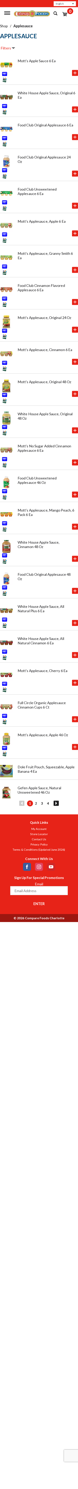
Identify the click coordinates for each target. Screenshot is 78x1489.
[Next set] (56, 803)
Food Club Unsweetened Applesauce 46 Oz (37, 480)
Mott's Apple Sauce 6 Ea (37, 61)
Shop (4, 26)
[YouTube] (51, 867)
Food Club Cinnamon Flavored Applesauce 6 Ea (41, 287)
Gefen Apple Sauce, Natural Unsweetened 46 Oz (39, 790)
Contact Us (39, 839)
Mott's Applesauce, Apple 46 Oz (43, 735)
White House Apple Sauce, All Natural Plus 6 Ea (41, 608)
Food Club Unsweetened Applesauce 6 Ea (37, 191)
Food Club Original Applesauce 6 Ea (45, 125)
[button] (65, 3)
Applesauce (23, 26)
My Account (39, 829)
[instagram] (39, 867)
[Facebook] (27, 867)
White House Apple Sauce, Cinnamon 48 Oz (38, 544)
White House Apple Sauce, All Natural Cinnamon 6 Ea (41, 640)
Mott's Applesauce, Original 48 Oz (44, 382)
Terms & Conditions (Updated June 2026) (39, 849)
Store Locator (39, 834)
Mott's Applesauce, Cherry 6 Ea (42, 670)
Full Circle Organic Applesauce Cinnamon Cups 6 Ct (42, 705)
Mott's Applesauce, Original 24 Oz (44, 317)
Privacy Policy (39, 844)
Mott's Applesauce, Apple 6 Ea (42, 221)
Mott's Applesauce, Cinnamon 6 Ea (45, 349)
